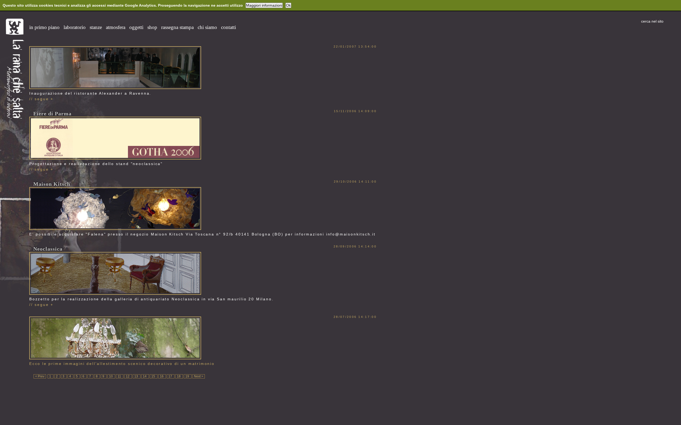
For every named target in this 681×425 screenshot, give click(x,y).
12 (128, 376)
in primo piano (44, 27)
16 (162, 376)
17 (170, 376)
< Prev (39, 376)
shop (152, 27)
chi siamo (207, 27)
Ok (288, 5)
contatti (228, 27)
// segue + (41, 99)
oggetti (136, 27)
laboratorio (75, 27)
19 (187, 376)
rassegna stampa (177, 27)
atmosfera (115, 27)
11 (120, 376)
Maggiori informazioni (264, 5)
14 (145, 376)
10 (111, 376)
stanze (96, 27)
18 (179, 376)
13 (136, 376)
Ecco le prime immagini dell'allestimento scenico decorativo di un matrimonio (122, 363)
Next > (198, 376)
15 (153, 376)
